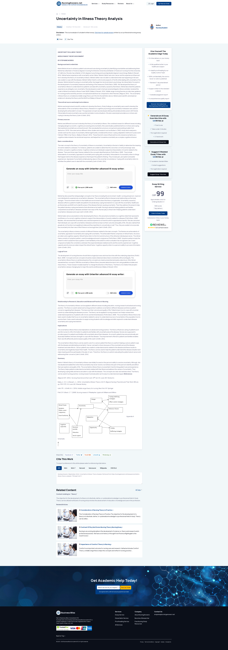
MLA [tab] (65, 468)
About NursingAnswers (142, 615)
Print (60, 39)
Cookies (162, 642)
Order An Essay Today (158, 213)
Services (95, 4)
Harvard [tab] (82, 468)
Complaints (168, 642)
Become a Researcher (142, 618)
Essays (63, 14)
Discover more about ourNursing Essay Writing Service (158, 105)
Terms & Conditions (149, 642)
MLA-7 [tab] (73, 468)
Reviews (121, 4)
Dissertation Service (121, 618)
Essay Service (119, 615)
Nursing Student (161, 28)
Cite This (70, 39)
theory (59, 27)
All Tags (138, 490)
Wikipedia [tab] (103, 468)
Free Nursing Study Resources (141, 622)
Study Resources (108, 4)
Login (152, 3)
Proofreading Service (122, 621)
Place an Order (164, 3)
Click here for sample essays (104, 33)
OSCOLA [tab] (114, 468)
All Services (119, 625)
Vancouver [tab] (92, 468)
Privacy (142, 642)
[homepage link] (57, 14)
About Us (129, 4)
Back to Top (60, 636)
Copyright (157, 642)
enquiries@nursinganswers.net (164, 614)
